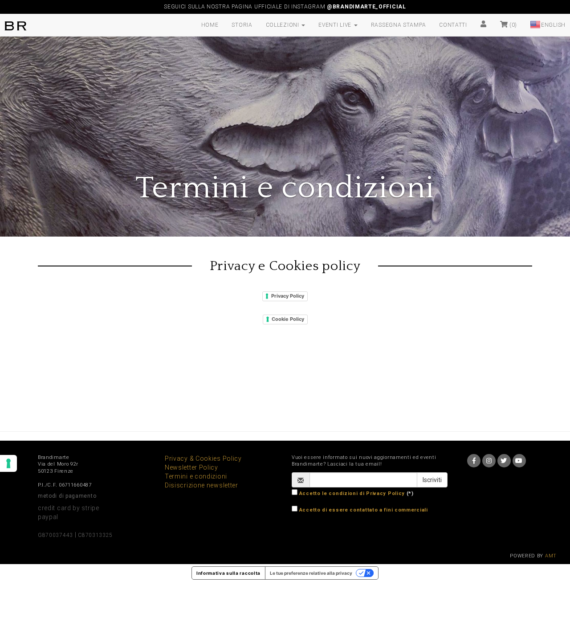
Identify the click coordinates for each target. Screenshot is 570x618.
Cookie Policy (288, 319)
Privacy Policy (287, 296)
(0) (512, 25)
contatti (453, 25)
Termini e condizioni (196, 476)
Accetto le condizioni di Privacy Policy (352, 493)
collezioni (283, 25)
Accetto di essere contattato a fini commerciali (363, 510)
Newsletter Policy (191, 467)
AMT (551, 556)
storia (242, 25)
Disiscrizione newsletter (201, 485)
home (210, 25)
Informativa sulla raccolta (228, 573)
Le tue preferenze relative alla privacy (311, 573)
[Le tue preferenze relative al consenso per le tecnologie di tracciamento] (8, 463)
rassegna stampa (398, 25)
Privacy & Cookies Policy (203, 458)
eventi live (335, 25)
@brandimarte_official (366, 7)
